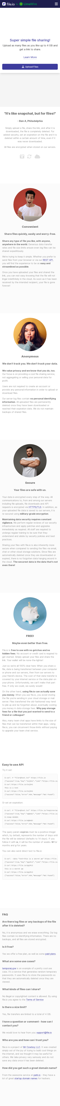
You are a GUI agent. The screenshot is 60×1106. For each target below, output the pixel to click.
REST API (48, 260)
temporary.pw (9, 968)
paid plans (50, 953)
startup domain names (26, 1078)
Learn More (30, 57)
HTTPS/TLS (35, 507)
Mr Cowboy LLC (31, 1047)
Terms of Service (35, 999)
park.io (37, 1075)
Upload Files (31, 66)
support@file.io (44, 1032)
